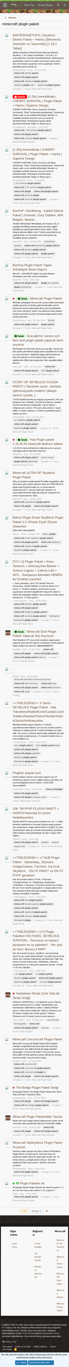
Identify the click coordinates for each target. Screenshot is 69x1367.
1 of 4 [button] (24, 1211)
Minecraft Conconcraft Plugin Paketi (37, 1039)
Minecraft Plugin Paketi (42, 89)
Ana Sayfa (7, 1349)
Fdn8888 (17, 649)
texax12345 (18, 789)
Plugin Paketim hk (32, 1183)
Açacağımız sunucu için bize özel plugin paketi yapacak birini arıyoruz (38, 340)
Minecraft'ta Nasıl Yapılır (60, 1278)
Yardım (53, 1346)
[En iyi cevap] (17, 1183)
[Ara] (64, 5)
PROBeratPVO (19, 1169)
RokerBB (17, 1127)
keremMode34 (19, 127)
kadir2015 (17, 499)
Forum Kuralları (38, 1245)
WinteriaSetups (19, 70)
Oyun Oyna (14, 1245)
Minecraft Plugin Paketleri (24, 142)
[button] (5, 5)
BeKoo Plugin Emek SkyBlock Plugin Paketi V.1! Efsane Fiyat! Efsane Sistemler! (38, 522)
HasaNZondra (19, 320)
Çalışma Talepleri (27, 661)
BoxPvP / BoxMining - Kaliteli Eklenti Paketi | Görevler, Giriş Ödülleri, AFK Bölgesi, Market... (38, 215)
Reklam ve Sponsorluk (38, 1271)
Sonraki (35, 1211)
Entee (15, 1194)
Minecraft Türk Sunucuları (60, 1245)
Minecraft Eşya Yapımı (60, 1307)
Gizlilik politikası (40, 1346)
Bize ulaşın (7, 1346)
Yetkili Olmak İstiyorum (30, 801)
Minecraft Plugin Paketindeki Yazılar (37, 1116)
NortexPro (17, 454)
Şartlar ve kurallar (23, 1346)
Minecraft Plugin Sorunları (43, 1135)
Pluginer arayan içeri (27, 773)
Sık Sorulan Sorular (37, 1256)
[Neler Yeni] (58, 5)
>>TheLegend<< (20, 601)
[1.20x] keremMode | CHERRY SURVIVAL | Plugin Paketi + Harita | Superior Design (37, 101)
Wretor (16, 676)
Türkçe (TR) (10, 1342)
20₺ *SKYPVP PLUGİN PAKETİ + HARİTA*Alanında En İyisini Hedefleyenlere (36, 813)
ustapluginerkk (19, 1098)
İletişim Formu (53, 1333)
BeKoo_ (16, 534)
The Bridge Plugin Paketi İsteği (37, 1087)
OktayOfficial (18, 417)
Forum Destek (27, 1333)
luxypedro (17, 280)
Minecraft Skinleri (60, 1293)
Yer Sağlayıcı (8, 1327)
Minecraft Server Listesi (60, 1262)
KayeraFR (17, 241)
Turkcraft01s (18, 1020)
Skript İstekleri (26, 1031)
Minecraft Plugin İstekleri (43, 374)
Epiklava (16, 839)
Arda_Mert (17, 367)
